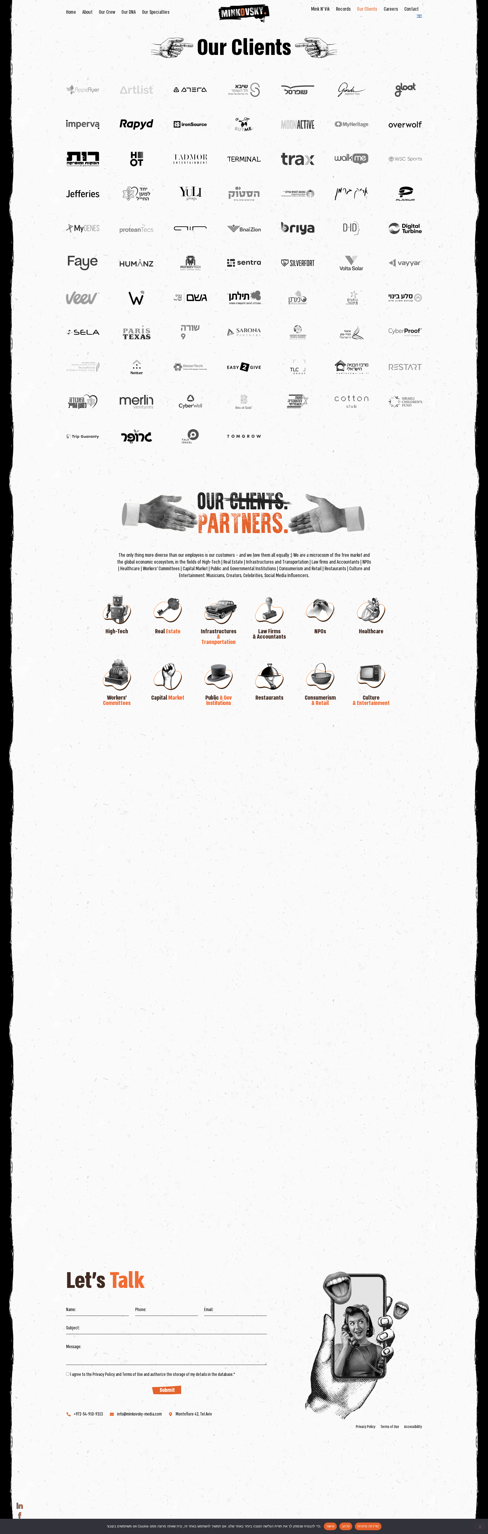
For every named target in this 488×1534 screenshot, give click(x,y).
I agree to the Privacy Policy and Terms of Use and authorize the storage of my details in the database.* (152, 1374)
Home (71, 12)
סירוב (346, 1526)
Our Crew (107, 12)
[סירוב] (480, 1526)
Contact (411, 9)
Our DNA (128, 12)
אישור (330, 1526)
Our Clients (367, 9)
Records (343, 9)
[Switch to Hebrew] (419, 16)
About (87, 12)
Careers (391, 9)
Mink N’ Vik (320, 9)
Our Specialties (156, 12)
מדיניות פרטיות (368, 1526)
